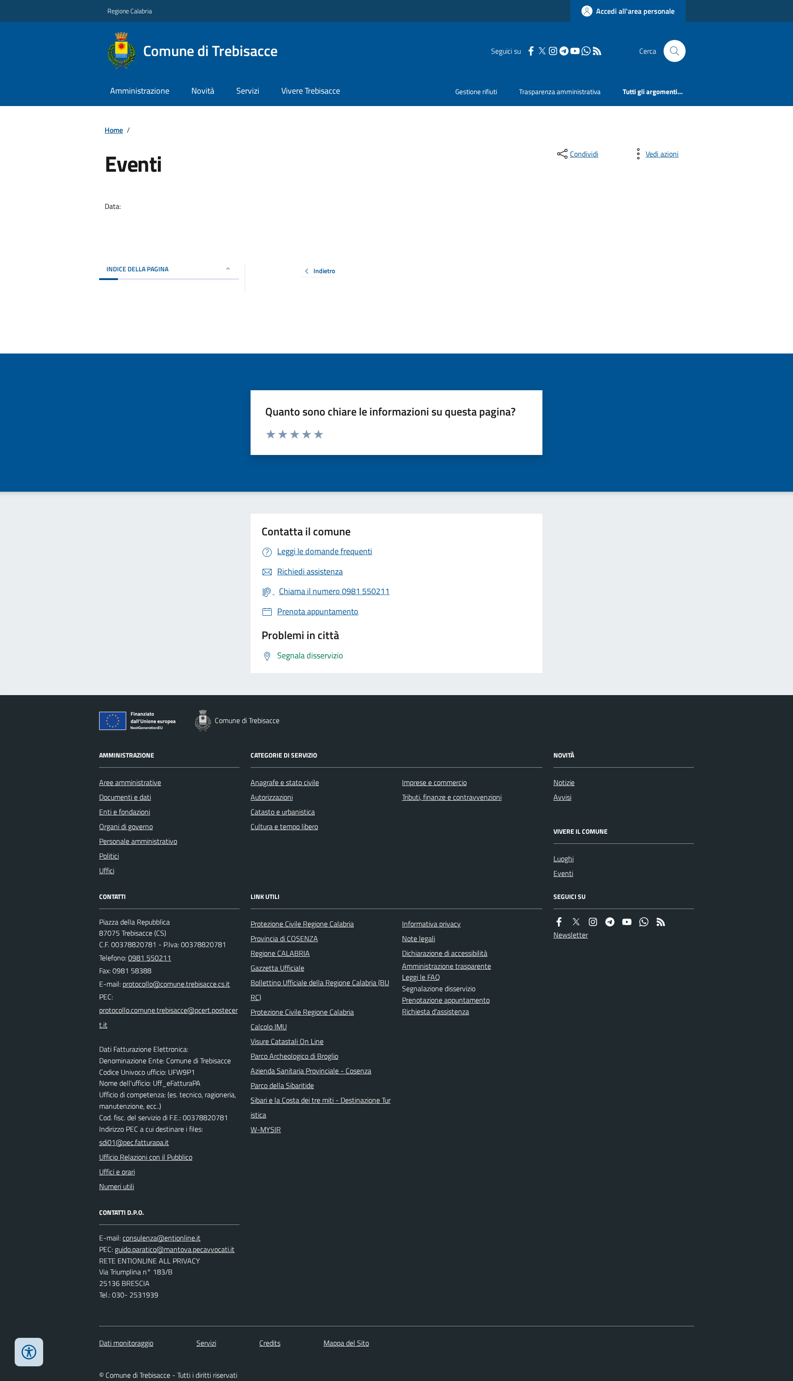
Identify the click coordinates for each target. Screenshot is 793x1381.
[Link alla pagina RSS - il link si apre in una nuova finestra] (597, 51)
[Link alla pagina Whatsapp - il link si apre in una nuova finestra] (586, 51)
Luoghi (563, 858)
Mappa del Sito (346, 1342)
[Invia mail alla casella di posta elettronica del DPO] (162, 1238)
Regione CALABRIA (280, 953)
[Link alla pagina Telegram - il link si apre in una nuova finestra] (564, 51)
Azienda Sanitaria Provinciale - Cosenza (311, 1070)
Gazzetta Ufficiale (277, 967)
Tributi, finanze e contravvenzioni (452, 797)
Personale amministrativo (138, 841)
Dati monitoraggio (126, 1342)
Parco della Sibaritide (282, 1085)
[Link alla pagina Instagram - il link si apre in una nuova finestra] (552, 51)
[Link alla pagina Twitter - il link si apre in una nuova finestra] (541, 51)
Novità (202, 90)
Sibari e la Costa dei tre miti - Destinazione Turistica (321, 1107)
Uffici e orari (117, 1171)
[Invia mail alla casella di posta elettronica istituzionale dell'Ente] (176, 984)
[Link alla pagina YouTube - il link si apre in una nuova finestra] (575, 51)
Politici (109, 855)
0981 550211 (149, 957)
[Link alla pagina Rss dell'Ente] (660, 922)
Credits (269, 1342)
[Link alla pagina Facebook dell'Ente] (558, 922)
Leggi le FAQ (421, 976)
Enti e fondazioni (124, 811)
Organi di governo (126, 826)
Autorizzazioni (272, 797)
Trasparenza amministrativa (560, 91)
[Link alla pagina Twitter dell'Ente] (575, 922)
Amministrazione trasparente (446, 965)
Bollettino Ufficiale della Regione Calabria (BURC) (320, 990)
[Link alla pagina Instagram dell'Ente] (592, 922)
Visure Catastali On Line (287, 1041)
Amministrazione (139, 90)
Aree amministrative (130, 782)
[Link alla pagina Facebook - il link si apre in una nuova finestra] (530, 51)
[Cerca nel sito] (671, 51)
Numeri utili (116, 1186)
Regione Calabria (129, 11)
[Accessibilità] (29, 1352)
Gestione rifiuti (476, 91)
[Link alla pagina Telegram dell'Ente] (609, 922)
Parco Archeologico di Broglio (294, 1055)
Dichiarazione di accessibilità (444, 953)
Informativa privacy (431, 923)
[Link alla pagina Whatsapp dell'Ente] (643, 922)
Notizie (564, 782)
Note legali (418, 938)
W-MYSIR (266, 1129)
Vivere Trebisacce (310, 90)
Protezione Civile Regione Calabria (302, 923)
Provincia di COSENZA (284, 938)
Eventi (563, 873)
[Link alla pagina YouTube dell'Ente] (626, 922)
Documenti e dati (125, 797)
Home (114, 129)
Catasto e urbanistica (283, 811)
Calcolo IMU (269, 1026)
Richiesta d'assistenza (435, 1011)
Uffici (106, 870)
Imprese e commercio (434, 782)
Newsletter (570, 934)
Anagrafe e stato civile (285, 782)
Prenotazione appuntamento (446, 999)
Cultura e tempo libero (284, 826)
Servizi (247, 90)
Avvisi (562, 797)
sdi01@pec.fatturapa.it (134, 1142)
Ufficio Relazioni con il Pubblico (145, 1156)
